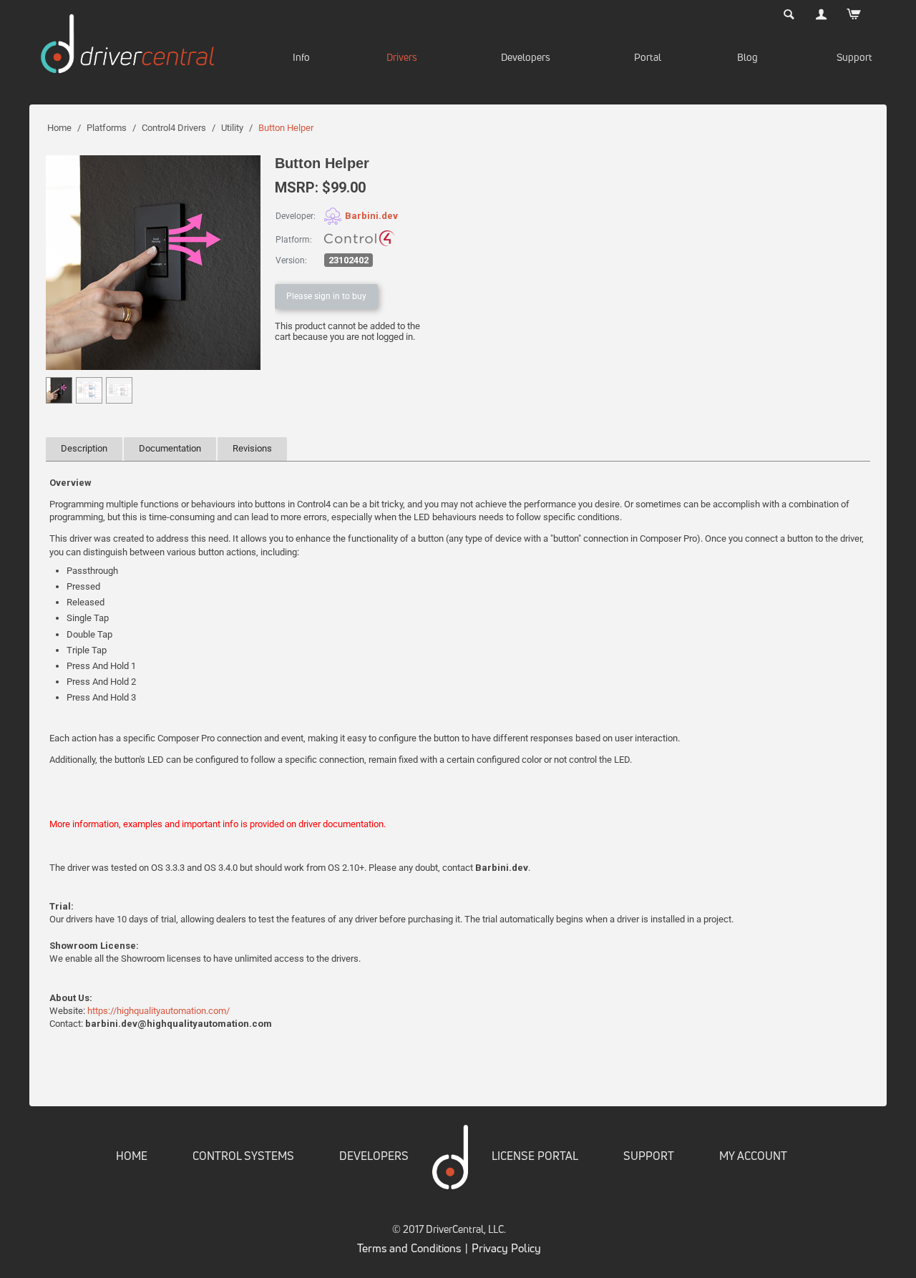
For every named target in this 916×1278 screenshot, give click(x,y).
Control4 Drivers (174, 127)
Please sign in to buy (326, 296)
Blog (747, 57)
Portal (647, 57)
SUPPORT (648, 1156)
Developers (525, 57)
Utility (232, 127)
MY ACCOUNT (753, 1156)
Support (854, 57)
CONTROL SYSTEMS (243, 1156)
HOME (131, 1156)
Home (59, 127)
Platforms (107, 127)
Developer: (296, 216)
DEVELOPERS (374, 1156)
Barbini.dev (371, 215)
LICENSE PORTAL (535, 1156)
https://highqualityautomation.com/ (158, 1010)
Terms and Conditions (409, 1248)
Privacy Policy (506, 1248)
